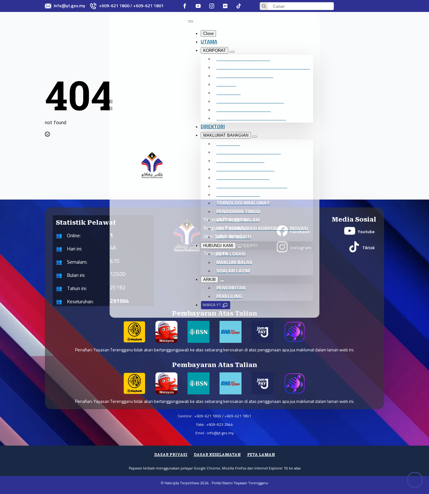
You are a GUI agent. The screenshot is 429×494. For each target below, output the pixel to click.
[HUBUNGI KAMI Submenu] (239, 247)
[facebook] (184, 6)
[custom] (225, 6)
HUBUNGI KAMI (218, 245)
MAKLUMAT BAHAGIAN (225, 135)
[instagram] (211, 6)
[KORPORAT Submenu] (232, 52)
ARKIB (209, 279)
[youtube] (198, 6)
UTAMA (209, 41)
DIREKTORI (213, 126)
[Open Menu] (190, 21)
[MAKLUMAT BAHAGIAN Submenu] (254, 137)
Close (208, 33)
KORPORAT (214, 50)
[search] (264, 6)
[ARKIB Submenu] (222, 281)
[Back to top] (415, 480)
